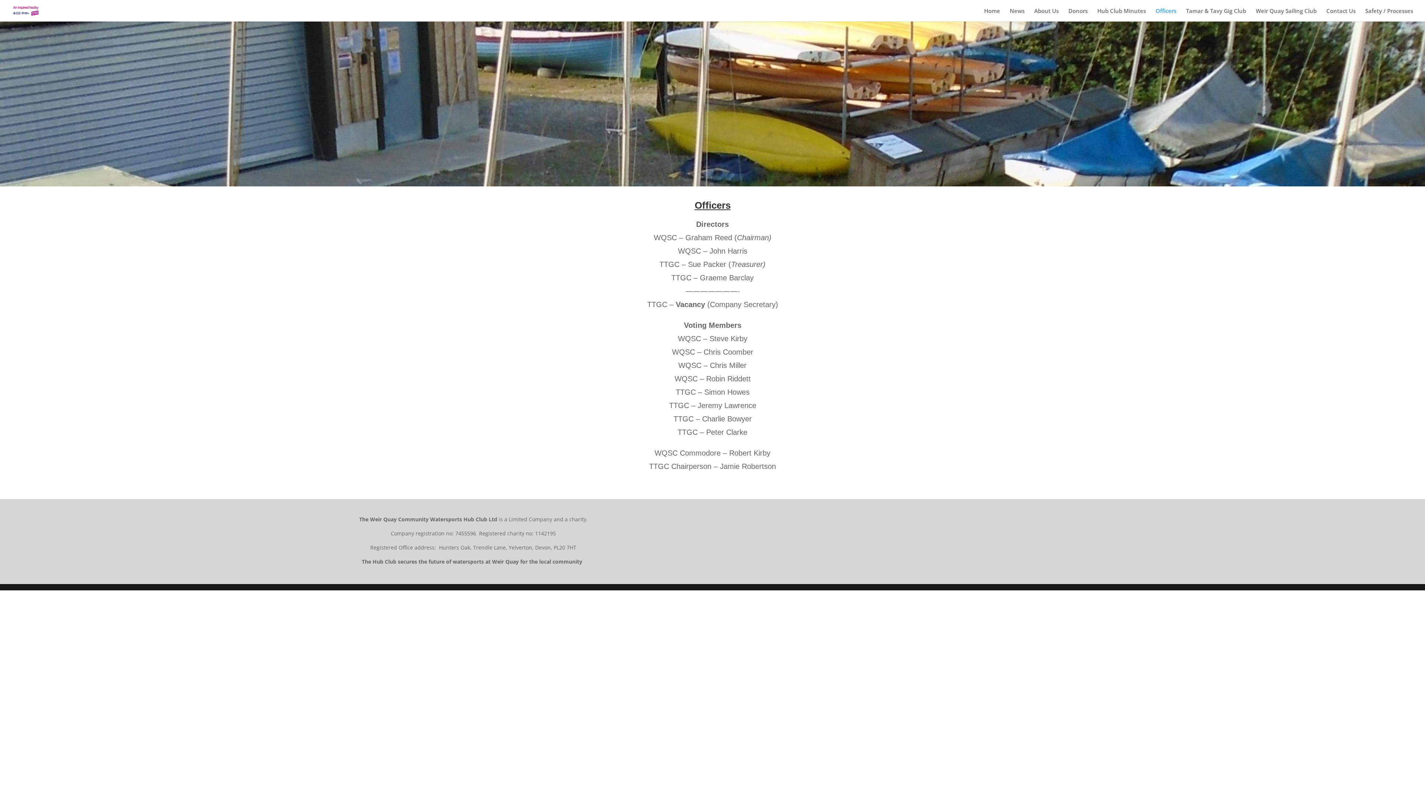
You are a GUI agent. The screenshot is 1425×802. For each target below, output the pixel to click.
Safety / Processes (1389, 11)
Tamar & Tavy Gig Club (1216, 11)
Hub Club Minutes (1121, 11)
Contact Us (1341, 11)
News (1017, 11)
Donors (1078, 11)
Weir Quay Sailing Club (1286, 11)
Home (992, 11)
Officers (1166, 11)
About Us (1046, 11)
